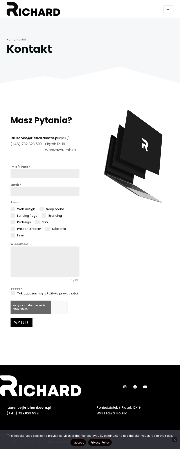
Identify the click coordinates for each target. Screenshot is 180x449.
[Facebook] (135, 387)
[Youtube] (145, 387)
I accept (78, 442)
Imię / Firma (20, 167)
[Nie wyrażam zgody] (174, 439)
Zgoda (16, 289)
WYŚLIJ (21, 322)
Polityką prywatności (62, 293)
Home (11, 39)
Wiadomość (19, 244)
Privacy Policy (100, 442)
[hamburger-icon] (168, 9)
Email (16, 185)
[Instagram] (125, 387)
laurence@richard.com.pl (35, 138)
